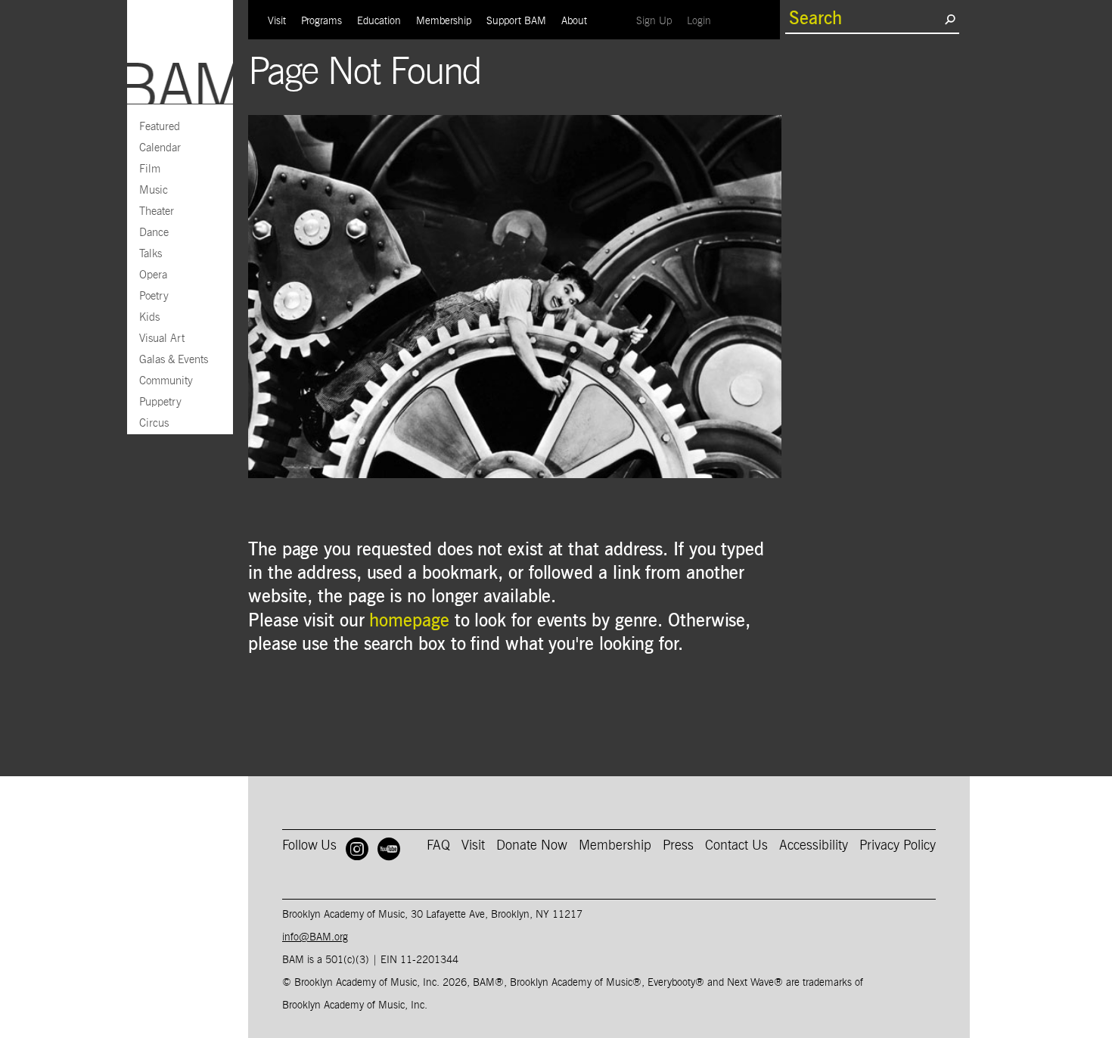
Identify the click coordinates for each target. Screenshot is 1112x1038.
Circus (154, 423)
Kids (149, 317)
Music (153, 190)
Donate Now (531, 846)
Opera (153, 275)
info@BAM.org (315, 937)
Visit (277, 21)
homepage (409, 621)
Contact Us (736, 846)
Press (678, 846)
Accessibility (813, 846)
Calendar (160, 148)
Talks (150, 254)
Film (149, 169)
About (574, 21)
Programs (321, 21)
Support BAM (516, 21)
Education (379, 21)
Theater (156, 211)
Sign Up (657, 20)
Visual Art (162, 338)
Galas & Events (173, 359)
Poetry (154, 296)
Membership (443, 21)
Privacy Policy (897, 846)
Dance (154, 232)
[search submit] (949, 19)
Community (166, 381)
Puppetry (160, 402)
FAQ (438, 846)
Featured (159, 126)
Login (703, 20)
